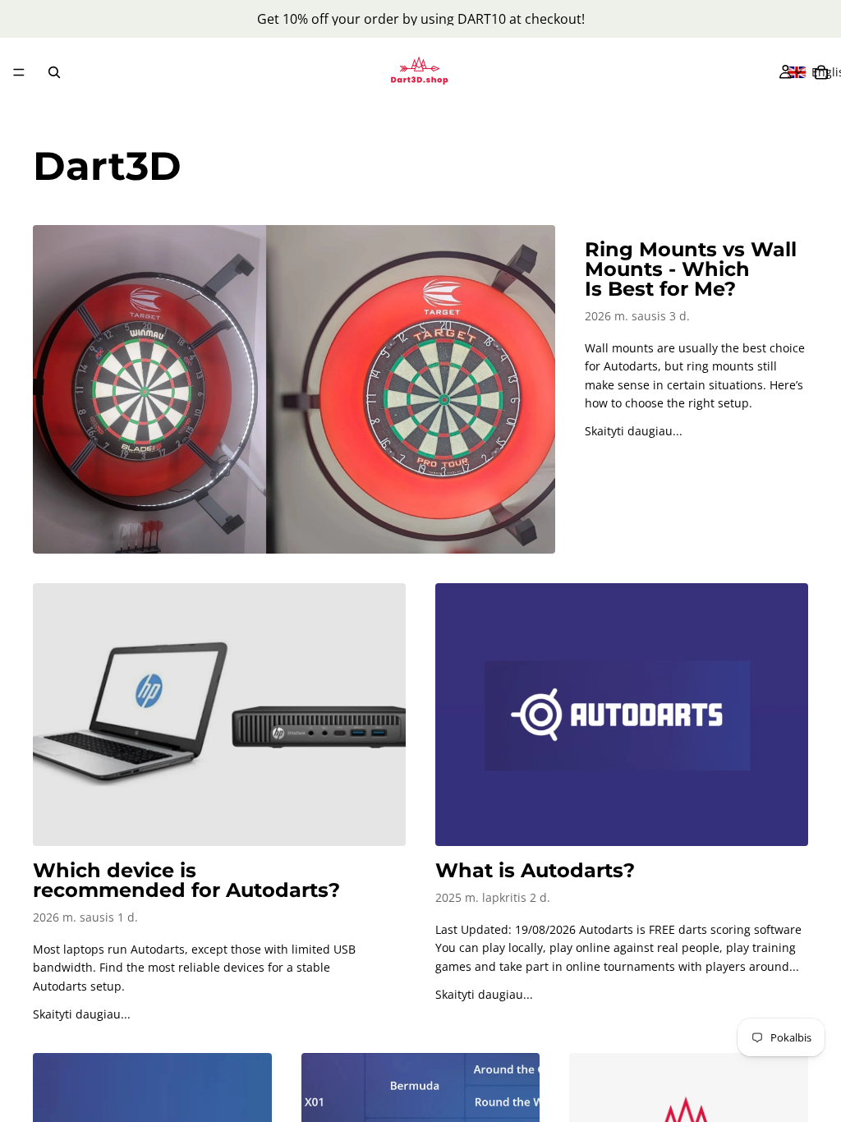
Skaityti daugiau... (633, 431)
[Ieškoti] (54, 72)
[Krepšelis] (821, 72)
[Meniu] (19, 72)
